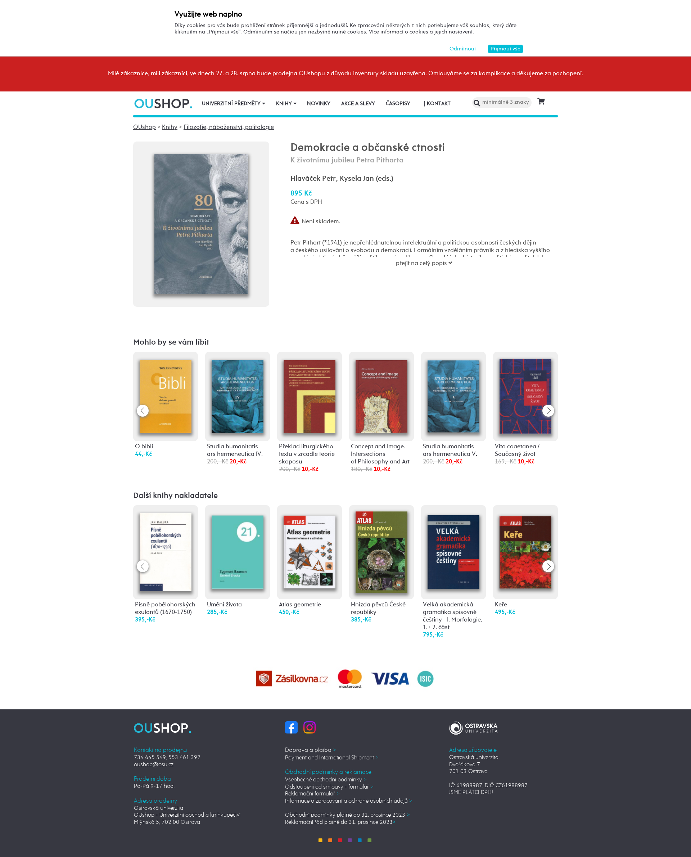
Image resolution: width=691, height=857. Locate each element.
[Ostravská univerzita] (473, 727)
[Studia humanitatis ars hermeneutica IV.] (237, 394)
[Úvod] (164, 103)
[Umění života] (237, 548)
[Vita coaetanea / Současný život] (525, 395)
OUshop (144, 127)
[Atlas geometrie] (309, 548)
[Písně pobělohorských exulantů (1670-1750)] (165, 550)
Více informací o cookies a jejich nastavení (421, 32)
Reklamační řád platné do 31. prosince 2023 (340, 822)
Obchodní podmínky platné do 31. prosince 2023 (347, 815)
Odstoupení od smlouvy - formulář (329, 787)
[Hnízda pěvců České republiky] (381, 552)
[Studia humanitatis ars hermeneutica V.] (453, 394)
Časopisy (398, 103)
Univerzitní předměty (232, 103)
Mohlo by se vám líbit (171, 342)
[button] (548, 411)
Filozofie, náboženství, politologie (229, 127)
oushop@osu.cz (153, 765)
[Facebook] (291, 727)
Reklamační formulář (312, 794)
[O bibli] (165, 394)
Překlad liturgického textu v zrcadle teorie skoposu (307, 454)
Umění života (224, 605)
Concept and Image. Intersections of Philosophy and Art (380, 454)
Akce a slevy (358, 103)
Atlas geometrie (300, 605)
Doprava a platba (310, 750)
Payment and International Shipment (332, 758)
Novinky (318, 103)
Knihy (284, 103)
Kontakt (437, 103)
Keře (501, 605)
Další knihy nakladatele (175, 496)
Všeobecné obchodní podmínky (326, 780)
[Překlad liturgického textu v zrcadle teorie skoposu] (309, 394)
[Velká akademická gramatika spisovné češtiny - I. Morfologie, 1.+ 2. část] (453, 548)
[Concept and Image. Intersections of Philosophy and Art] (381, 394)
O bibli (144, 447)
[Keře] (525, 548)
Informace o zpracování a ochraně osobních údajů (348, 801)
